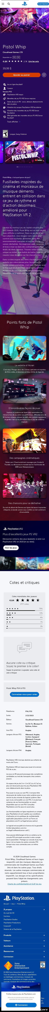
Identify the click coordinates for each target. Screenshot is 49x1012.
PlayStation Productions (12, 923)
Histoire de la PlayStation (13, 929)
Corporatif (7, 926)
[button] (24, 152)
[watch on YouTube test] (38, 160)
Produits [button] (7, 935)
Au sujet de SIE (9, 913)
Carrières (7, 916)
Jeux (13, 904)
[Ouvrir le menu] (3, 4)
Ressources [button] (9, 951)
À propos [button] (8, 909)
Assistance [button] (8, 946)
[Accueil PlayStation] (24, 3)
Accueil (6, 904)
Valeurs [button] (7, 940)
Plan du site (42, 1000)
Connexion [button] (8, 956)
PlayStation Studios (11, 919)
